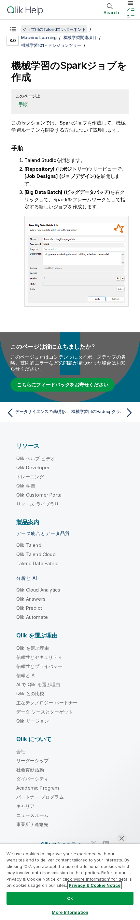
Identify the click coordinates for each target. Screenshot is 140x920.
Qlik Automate (32, 617)
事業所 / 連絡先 (32, 824)
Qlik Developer (32, 467)
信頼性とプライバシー (39, 666)
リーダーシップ (32, 760)
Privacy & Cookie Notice (94, 885)
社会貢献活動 (30, 769)
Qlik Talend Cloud (36, 554)
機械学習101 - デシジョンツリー (51, 45)
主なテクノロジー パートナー (46, 702)
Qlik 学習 (25, 485)
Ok (70, 898)
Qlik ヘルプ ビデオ (35, 458)
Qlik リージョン (32, 721)
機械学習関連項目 (80, 37)
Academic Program (37, 788)
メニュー (130, 12)
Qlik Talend (28, 545)
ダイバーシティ (32, 778)
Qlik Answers (31, 599)
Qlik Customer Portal (39, 495)
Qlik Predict (29, 608)
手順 (23, 104)
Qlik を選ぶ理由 (32, 648)
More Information (70, 912)
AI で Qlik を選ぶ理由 (38, 684)
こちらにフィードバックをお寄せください (62, 384)
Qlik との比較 (30, 693)
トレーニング (30, 476)
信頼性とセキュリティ (39, 657)
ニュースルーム (32, 815)
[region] (70, 882)
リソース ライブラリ (37, 504)
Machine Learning (39, 37)
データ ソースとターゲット (44, 711)
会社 (20, 751)
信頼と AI (25, 675)
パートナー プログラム (40, 797)
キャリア (25, 806)
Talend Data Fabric (37, 563)
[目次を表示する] (13, 29)
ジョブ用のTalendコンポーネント (54, 29)
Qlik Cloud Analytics (38, 590)
